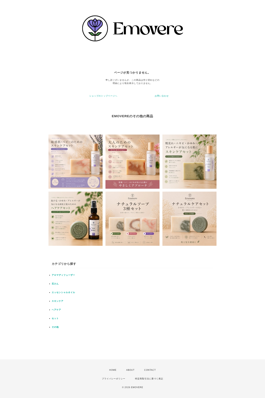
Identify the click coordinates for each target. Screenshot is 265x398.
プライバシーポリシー (113, 378)
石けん (55, 283)
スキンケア (57, 301)
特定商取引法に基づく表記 (149, 378)
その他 (55, 327)
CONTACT (150, 370)
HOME (112, 370)
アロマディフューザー (63, 275)
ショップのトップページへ (103, 96)
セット (55, 318)
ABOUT (130, 370)
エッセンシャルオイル (63, 292)
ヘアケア (56, 309)
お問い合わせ (162, 96)
